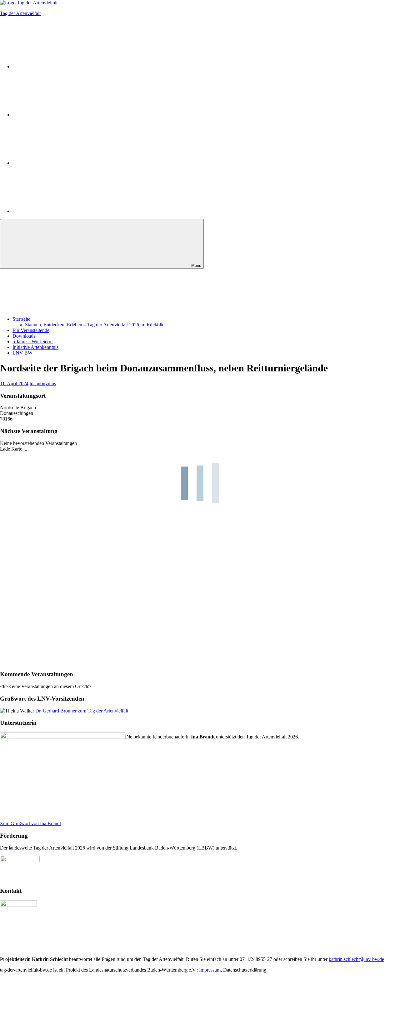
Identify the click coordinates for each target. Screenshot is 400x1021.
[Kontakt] (59, 211)
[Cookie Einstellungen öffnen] (47, 1018)
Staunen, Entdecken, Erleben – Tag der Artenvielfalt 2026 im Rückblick (96, 324)
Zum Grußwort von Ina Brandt (30, 823)
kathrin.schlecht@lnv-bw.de (356, 959)
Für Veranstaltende (30, 330)
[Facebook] (59, 114)
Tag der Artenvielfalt (20, 13)
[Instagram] (59, 66)
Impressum (210, 970)
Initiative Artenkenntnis (35, 347)
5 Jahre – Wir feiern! (32, 341)
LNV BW (22, 352)
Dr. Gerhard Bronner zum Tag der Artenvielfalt (81, 710)
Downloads (23, 336)
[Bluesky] (59, 163)
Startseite (21, 319)
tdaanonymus (43, 383)
